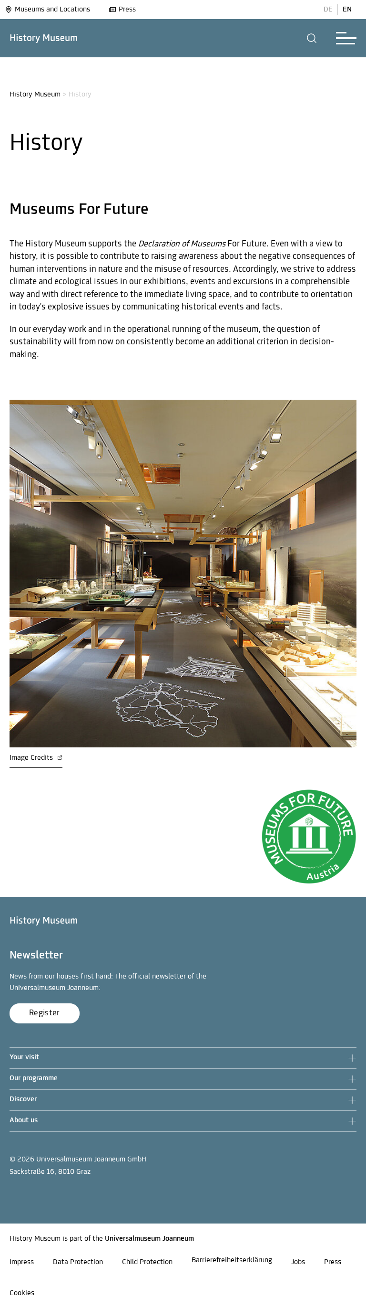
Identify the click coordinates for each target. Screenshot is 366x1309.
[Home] (44, 38)
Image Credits (32, 758)
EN (347, 9)
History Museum (35, 94)
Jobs (298, 1262)
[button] (312, 38)
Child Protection (147, 1262)
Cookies (22, 1293)
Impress (22, 1262)
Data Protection (78, 1262)
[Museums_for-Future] (308, 838)
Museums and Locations (52, 9)
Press (127, 9)
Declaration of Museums (181, 244)
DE (328, 9)
